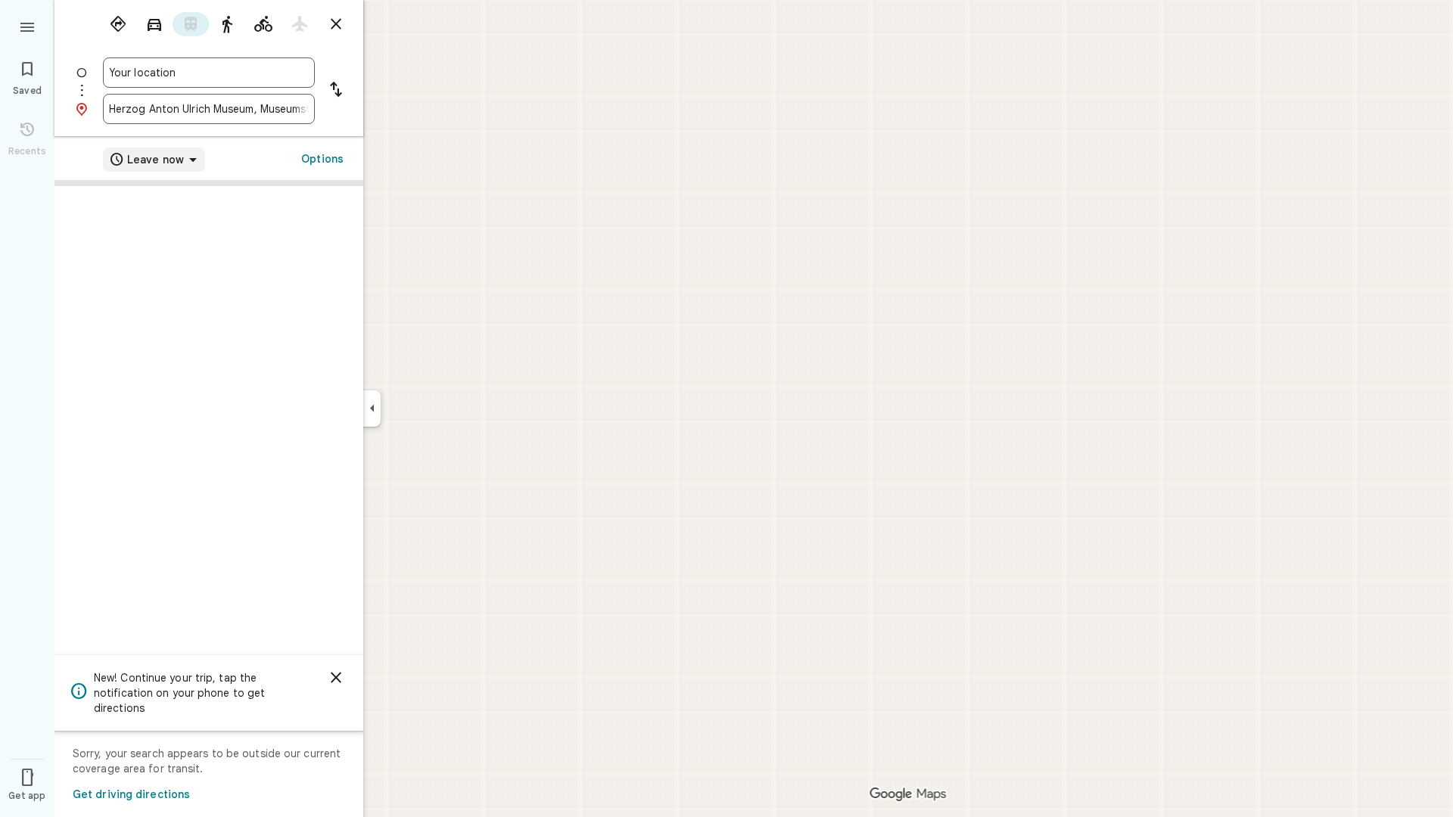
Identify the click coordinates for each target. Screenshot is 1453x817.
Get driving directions (131, 794)
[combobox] (209, 72)
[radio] (118, 24)
